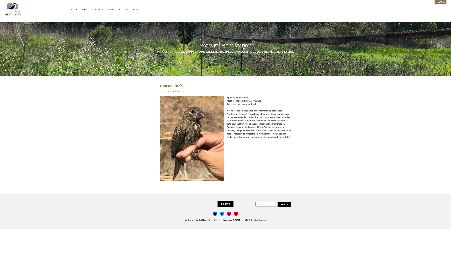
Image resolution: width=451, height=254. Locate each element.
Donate (440, 1)
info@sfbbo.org (260, 220)
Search (284, 204)
